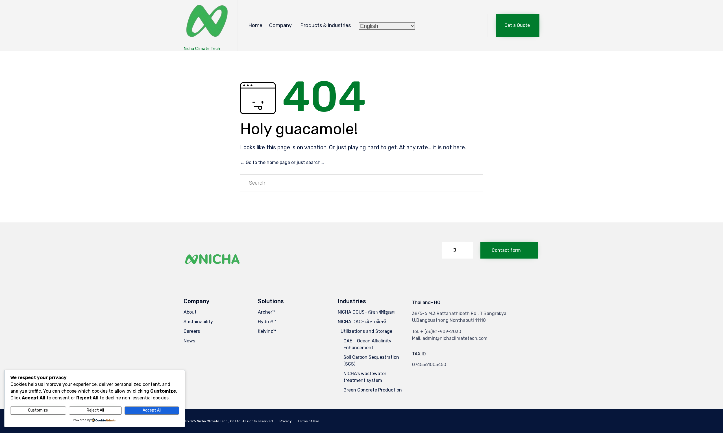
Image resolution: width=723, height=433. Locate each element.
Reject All (95, 410)
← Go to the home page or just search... (282, 162)
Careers (192, 331)
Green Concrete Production (372, 390)
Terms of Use (308, 421)
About (190, 312)
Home (255, 25)
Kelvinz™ (267, 331)
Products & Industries (325, 25)
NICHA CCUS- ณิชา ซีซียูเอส (366, 312)
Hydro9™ (267, 321)
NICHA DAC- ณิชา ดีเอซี (362, 321)
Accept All (152, 410)
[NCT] (206, 22)
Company (280, 25)
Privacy (286, 421)
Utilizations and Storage (366, 331)
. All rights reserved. (257, 421)
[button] (517, 25)
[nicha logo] (213, 273)
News (189, 341)
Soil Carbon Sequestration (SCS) (371, 361)
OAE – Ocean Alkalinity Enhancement (367, 344)
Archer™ (266, 312)
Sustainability (198, 321)
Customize (38, 410)
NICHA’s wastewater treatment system (364, 377)
